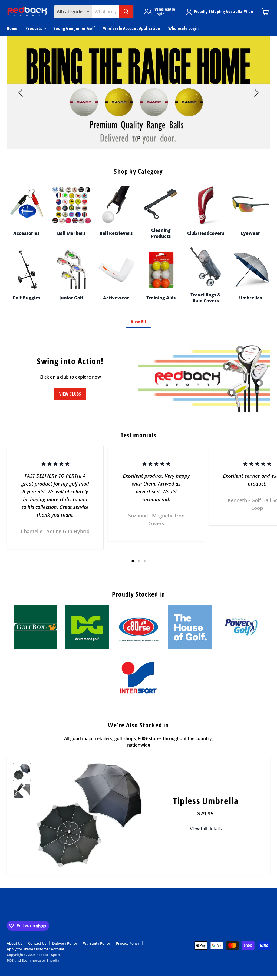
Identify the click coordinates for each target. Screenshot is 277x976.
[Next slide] (255, 92)
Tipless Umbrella (206, 800)
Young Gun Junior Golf (74, 28)
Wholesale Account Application (131, 28)
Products (34, 28)
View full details (206, 828)
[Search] (126, 11)
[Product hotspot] (231, 393)
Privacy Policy (127, 943)
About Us (14, 943)
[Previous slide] (21, 92)
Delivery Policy (64, 943)
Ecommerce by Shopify (40, 960)
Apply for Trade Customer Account (35, 949)
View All (138, 322)
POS (10, 960)
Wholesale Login (183, 28)
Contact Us (37, 943)
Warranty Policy (96, 943)
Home (12, 28)
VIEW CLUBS (70, 394)
